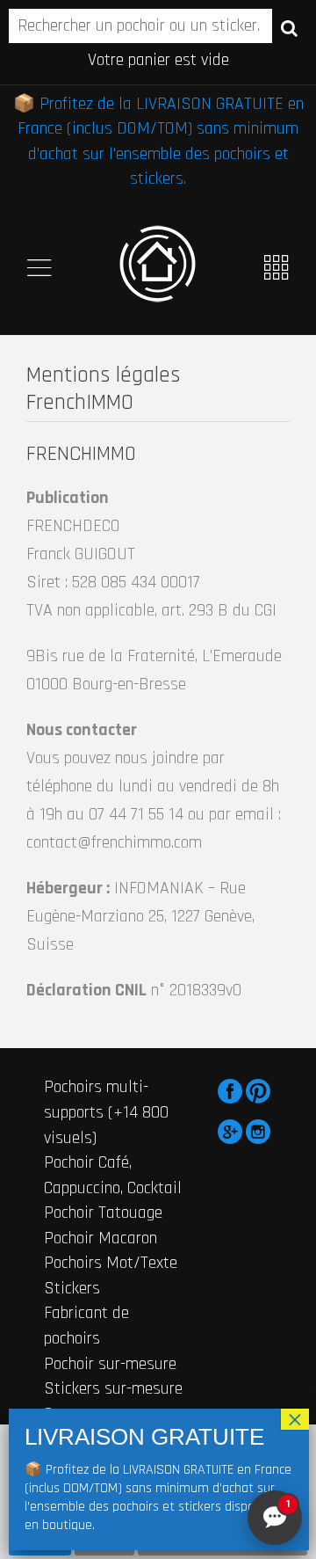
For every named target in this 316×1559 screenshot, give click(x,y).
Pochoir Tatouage (103, 1212)
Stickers (72, 1288)
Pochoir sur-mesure (110, 1363)
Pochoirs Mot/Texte (110, 1262)
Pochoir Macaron (100, 1238)
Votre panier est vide (158, 59)
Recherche (289, 27)
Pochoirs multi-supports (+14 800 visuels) (106, 1111)
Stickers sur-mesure (113, 1388)
